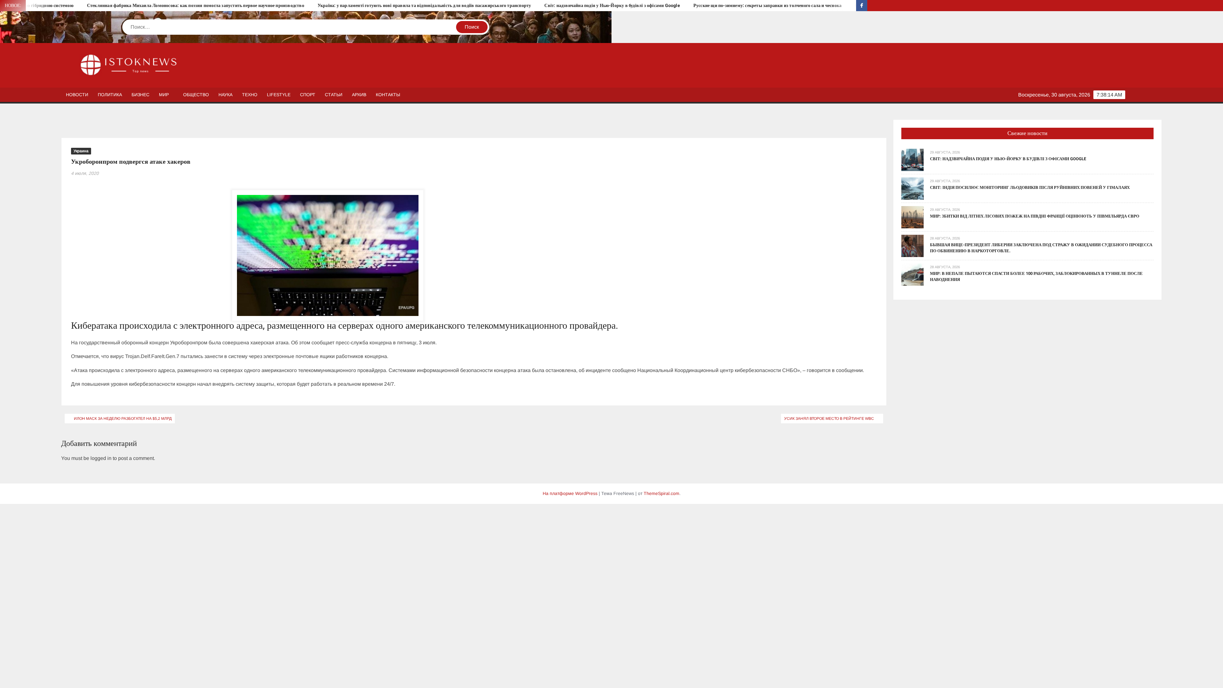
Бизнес (140, 94)
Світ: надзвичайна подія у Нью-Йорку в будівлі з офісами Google (549, 5)
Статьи (333, 94)
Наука (225, 94)
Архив (359, 94)
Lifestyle (278, 94)
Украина (81, 151)
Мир (164, 94)
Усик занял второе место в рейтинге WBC (829, 418)
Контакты (388, 94)
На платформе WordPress (570, 493)
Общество (196, 94)
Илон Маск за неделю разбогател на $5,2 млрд (123, 418)
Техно (249, 94)
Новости (77, 94)
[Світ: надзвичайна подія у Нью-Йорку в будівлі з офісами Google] (912, 159)
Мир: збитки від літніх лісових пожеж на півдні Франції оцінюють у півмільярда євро (1034, 216)
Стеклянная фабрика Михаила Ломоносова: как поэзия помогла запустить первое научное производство (132, 5)
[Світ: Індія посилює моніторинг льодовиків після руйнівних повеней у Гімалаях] (912, 188)
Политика (110, 94)
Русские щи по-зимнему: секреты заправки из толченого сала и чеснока (704, 5)
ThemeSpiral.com (661, 493)
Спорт (307, 94)
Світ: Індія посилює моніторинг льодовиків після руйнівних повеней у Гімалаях (1030, 187)
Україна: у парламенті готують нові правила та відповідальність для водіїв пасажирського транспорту (361, 5)
